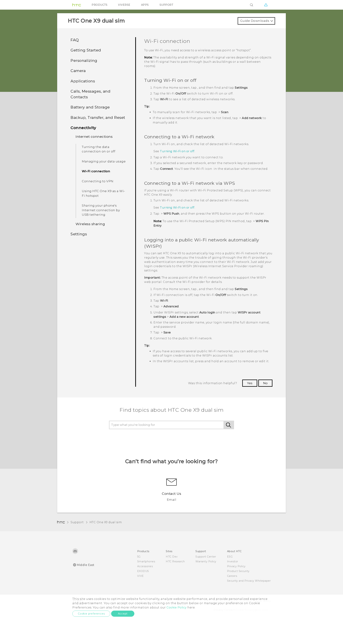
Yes (249, 383)
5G (139, 556)
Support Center (205, 556)
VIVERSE (124, 4)
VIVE (140, 576)
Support (77, 522)
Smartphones (146, 561)
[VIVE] (266, 5)
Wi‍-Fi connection (96, 171)
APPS (145, 4)
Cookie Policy (176, 607)
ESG (230, 556)
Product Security (238, 571)
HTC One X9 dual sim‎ (106, 522)
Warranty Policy (205, 561)
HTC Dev (172, 556)
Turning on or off (177, 151)
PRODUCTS (99, 4)
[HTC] (76, 5)
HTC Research (175, 561)
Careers (232, 576)
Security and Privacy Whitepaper (249, 580)
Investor (232, 561)
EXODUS (143, 571)
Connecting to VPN (97, 181)
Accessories (145, 566)
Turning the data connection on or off (98, 149)
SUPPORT (166, 4)
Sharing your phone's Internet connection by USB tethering (101, 210)
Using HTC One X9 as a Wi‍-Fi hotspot (103, 193)
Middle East (86, 565)
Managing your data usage (104, 161)
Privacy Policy (236, 566)
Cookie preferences (91, 613)
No (265, 383)
